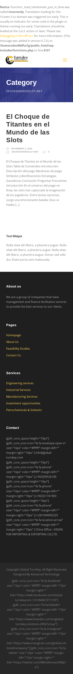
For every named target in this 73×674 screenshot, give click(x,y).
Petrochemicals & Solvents (24, 410)
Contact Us (13, 355)
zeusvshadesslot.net (25, 152)
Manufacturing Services (22, 397)
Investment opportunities (23, 403)
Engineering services (20, 383)
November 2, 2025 (21, 149)
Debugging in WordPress (16, 36)
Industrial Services (18, 390)
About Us (12, 342)
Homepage (13, 335)
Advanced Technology (45, 574)
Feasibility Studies (18, 349)
